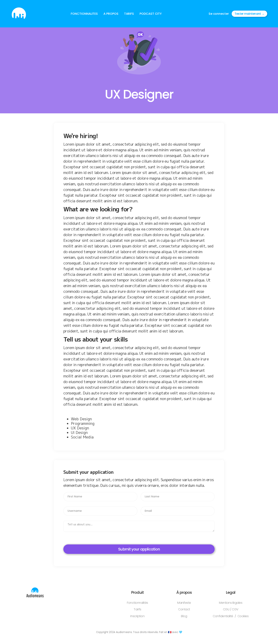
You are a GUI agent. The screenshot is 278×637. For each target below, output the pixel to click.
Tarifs (137, 609)
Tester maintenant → (249, 14)
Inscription (137, 616)
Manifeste (184, 603)
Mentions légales (230, 603)
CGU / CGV (230, 609)
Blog (184, 616)
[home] (19, 14)
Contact (184, 609)
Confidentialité (223, 616)
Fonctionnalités (137, 603)
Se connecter (219, 14)
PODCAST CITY (151, 14)
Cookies (243, 616)
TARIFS (129, 14)
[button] (84, 13)
